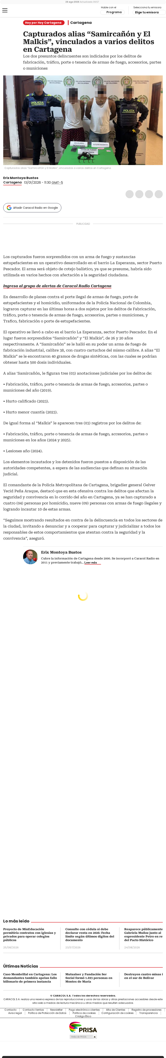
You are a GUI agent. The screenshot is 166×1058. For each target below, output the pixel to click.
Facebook (130, 194)
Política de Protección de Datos (47, 1013)
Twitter (139, 194)
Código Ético (83, 1016)
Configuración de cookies (117, 1013)
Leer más (90, 562)
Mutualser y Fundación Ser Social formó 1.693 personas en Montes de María (88, 978)
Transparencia (148, 1013)
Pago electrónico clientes (84, 1009)
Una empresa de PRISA (83, 1027)
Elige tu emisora (147, 12)
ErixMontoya (41, 178)
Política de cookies (84, 1013)
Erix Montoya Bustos (20, 178)
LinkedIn (149, 194)
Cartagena (81, 22)
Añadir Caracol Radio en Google (35, 208)
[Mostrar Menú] (5, 10)
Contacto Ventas (33, 1009)
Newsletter (56, 1009)
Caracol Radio (19, 10)
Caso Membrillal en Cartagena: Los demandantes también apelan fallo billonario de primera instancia (30, 978)
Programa (114, 12)
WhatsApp (159, 194)
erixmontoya (46, 178)
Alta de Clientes (115, 1009)
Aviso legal (15, 1013)
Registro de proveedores (147, 1009)
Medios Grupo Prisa (83, 1036)
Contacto (10, 1009)
